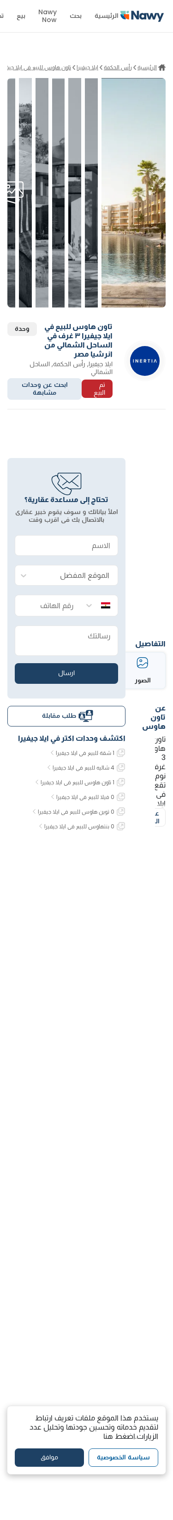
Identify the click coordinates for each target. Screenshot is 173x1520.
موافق (49, 1457)
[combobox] (75, 575)
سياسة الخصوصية (123, 1457)
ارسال (66, 672)
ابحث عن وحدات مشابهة (45, 388)
